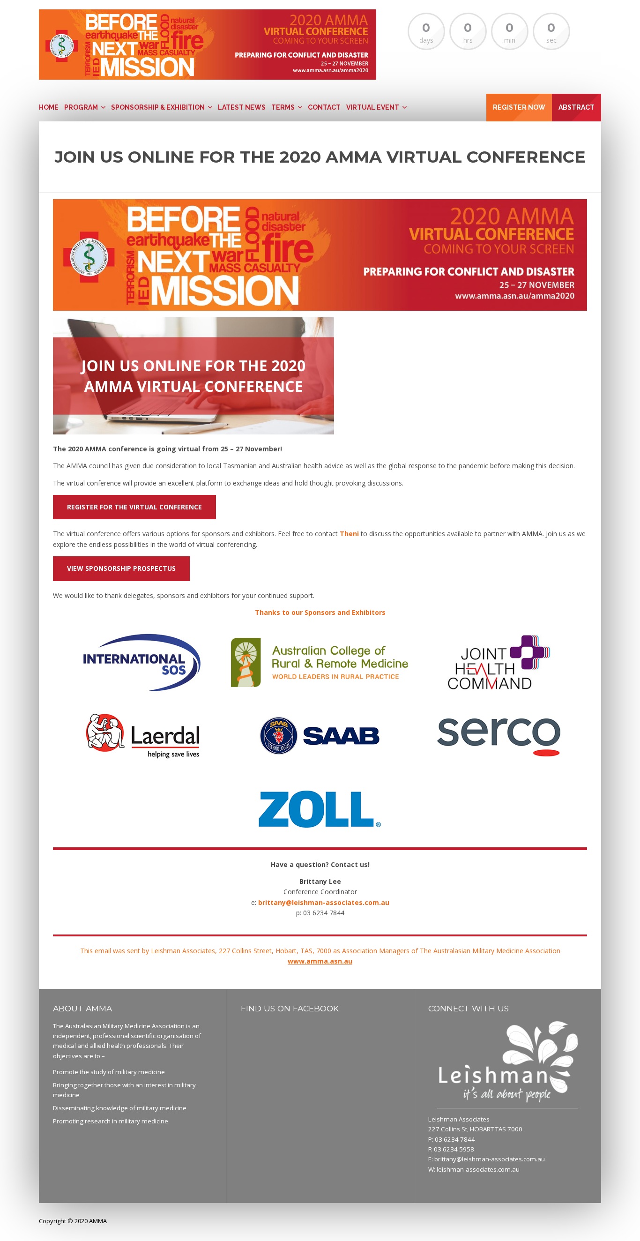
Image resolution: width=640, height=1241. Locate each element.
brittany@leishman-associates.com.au (489, 1159)
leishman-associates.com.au (478, 1169)
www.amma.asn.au (320, 961)
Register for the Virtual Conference (134, 506)
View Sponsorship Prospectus (121, 568)
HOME (49, 107)
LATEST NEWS (242, 107)
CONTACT (324, 107)
